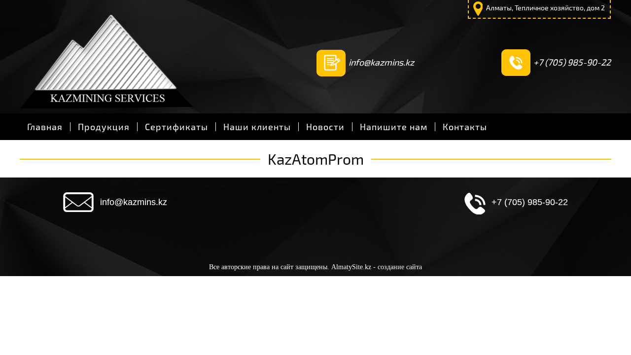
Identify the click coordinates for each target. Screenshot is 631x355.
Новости (325, 126)
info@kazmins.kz (381, 62)
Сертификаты (176, 126)
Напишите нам (393, 126)
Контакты (465, 126)
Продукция (104, 126)
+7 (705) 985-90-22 (572, 62)
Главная (45, 126)
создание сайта (400, 267)
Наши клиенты (257, 126)
